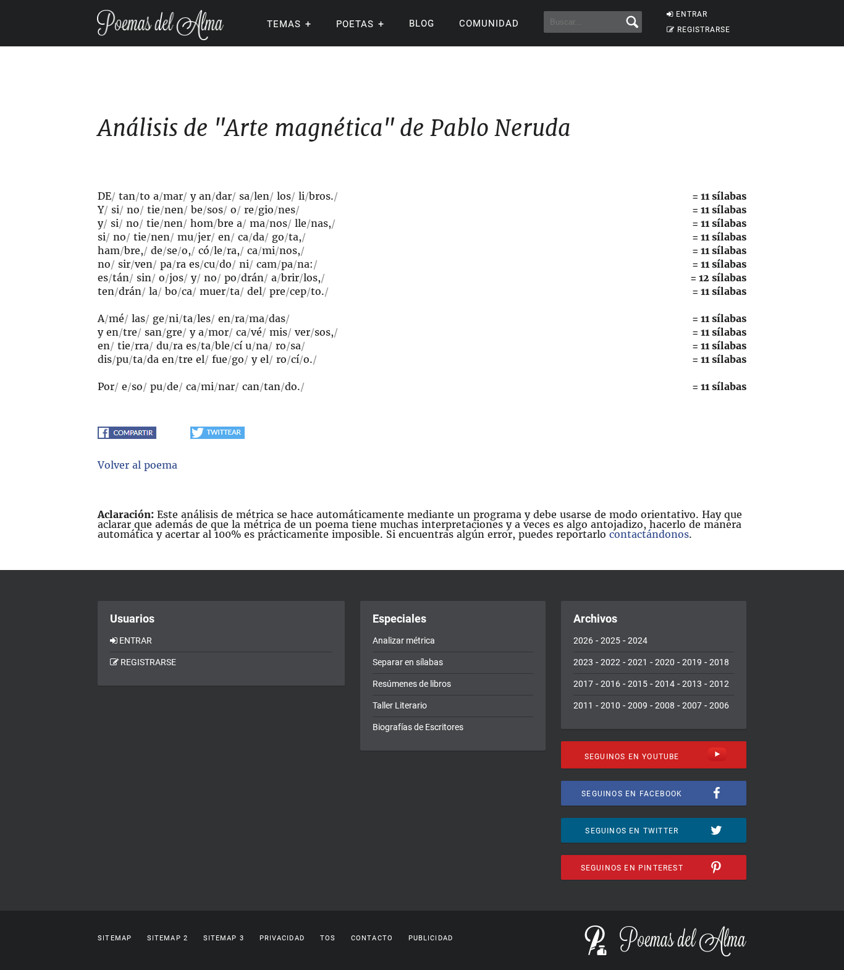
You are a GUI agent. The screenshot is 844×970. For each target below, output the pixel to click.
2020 (665, 662)
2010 (610, 705)
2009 (638, 705)
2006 (719, 705)
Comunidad (489, 23)
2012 (719, 683)
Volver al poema (137, 465)
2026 (583, 640)
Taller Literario (400, 705)
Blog (421, 23)
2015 (638, 683)
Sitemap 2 (167, 938)
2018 (719, 662)
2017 (583, 683)
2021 (638, 662)
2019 (692, 662)
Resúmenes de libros (412, 683)
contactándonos (649, 534)
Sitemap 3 (223, 938)
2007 (692, 705)
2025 (610, 640)
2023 (583, 662)
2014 (665, 683)
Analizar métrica (404, 640)
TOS (327, 938)
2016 (610, 683)
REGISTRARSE (703, 29)
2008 (665, 705)
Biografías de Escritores (418, 727)
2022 (610, 662)
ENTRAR (691, 14)
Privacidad (282, 938)
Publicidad (430, 938)
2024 (638, 640)
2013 (692, 683)
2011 (583, 705)
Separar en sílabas (408, 662)
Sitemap (115, 938)
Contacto (372, 938)
